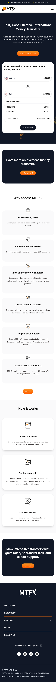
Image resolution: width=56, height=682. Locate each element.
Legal (7, 628)
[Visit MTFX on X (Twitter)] (25, 654)
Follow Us (9, 635)
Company (8, 620)
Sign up (28, 391)
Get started (28, 128)
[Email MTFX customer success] (37, 654)
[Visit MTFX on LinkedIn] (31, 654)
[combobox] (11, 78)
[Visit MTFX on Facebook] (19, 654)
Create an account (28, 53)
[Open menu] (52, 9)
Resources (9, 613)
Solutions (9, 605)
